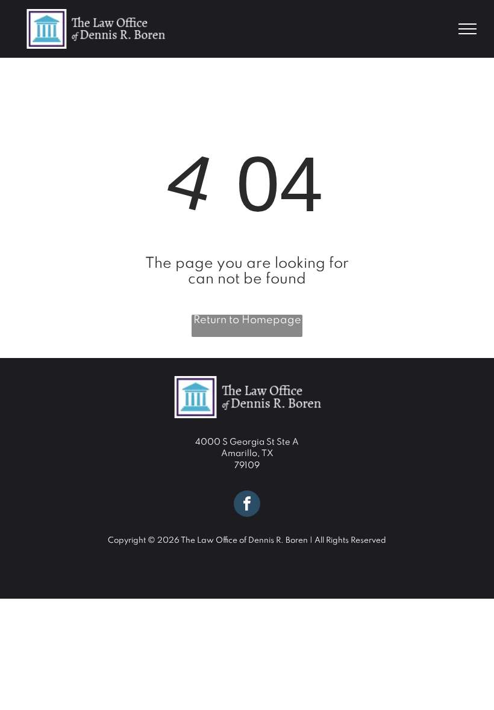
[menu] (467, 29)
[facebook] (247, 505)
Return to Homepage (247, 320)
